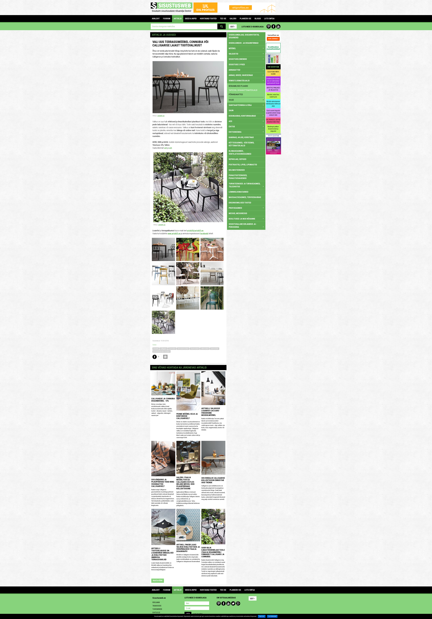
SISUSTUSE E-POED (237, 64)
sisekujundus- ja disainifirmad (243, 43)
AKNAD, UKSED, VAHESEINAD (241, 75)
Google (238, 603)
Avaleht (156, 18)
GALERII (233, 18)
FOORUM (166, 18)
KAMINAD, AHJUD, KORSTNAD (241, 137)
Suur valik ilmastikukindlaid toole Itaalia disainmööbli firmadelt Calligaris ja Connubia (213, 552)
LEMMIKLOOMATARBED (238, 192)
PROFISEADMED (235, 208)
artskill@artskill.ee (195, 230)
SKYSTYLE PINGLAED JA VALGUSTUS (273, 89)
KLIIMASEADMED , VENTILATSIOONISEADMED (240, 152)
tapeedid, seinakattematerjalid (243, 90)
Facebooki (204, 233)
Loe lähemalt (272, 616)
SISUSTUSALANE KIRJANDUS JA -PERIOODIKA (243, 225)
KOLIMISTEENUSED (237, 170)
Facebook (273, 26)
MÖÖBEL (232, 48)
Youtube (278, 26)
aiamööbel (214, 349)
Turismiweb (157, 609)
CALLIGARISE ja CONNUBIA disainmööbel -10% (163, 399)
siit (165, 148)
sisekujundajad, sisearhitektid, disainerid (244, 36)
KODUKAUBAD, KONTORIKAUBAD (242, 116)
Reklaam (156, 602)
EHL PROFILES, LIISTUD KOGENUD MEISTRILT (273, 121)
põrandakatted (236, 94)
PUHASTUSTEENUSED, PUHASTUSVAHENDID (238, 176)
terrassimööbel (183, 349)
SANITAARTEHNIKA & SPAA (240, 105)
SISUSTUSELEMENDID (238, 59)
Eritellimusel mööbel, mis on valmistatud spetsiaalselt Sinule (273, 81)
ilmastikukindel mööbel (161, 351)
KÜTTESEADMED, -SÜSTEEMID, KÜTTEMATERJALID (241, 144)
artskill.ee (161, 116)
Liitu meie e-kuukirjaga (253, 26)
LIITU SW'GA (269, 18)
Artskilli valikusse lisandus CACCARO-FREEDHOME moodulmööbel (210, 411)
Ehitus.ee (156, 612)
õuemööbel (195, 349)
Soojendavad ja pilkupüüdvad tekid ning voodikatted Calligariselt (162, 482)
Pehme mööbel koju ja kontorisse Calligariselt (187, 416)
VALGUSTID (233, 54)
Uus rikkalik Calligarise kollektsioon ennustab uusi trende (213, 480)
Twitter (233, 603)
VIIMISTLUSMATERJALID (239, 80)
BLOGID (258, 18)
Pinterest (269, 26)
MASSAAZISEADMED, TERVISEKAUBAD (245, 197)
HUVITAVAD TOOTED (208, 18)
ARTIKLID (178, 18)
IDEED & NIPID (191, 18)
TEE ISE (223, 18)
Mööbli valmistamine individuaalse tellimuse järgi (273, 104)
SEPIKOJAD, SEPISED (237, 159)
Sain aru (261, 616)
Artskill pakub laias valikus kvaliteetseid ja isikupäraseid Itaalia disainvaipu (188, 547)
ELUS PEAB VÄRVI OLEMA (273, 73)
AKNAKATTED (234, 70)
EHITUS (232, 126)
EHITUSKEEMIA (235, 132)
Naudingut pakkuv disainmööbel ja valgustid (273, 129)
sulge (231, 100)
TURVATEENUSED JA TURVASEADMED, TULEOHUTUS (244, 185)
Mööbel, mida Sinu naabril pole (273, 96)
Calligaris (163, 349)
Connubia (172, 349)
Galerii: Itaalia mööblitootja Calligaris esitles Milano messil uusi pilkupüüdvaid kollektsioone (185, 483)
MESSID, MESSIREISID (238, 213)
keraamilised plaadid (238, 86)
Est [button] (232, 26)
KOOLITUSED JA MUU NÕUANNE (242, 219)
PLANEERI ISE (245, 18)
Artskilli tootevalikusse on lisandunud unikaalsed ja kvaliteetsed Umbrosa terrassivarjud (162, 554)
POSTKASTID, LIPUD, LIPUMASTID (243, 164)
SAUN (231, 110)
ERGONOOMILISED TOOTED (240, 202)
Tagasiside (156, 606)
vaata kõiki (157, 580)
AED (230, 121)
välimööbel (205, 349)
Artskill (155, 349)
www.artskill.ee (174, 233)
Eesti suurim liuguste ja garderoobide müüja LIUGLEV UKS (273, 113)
